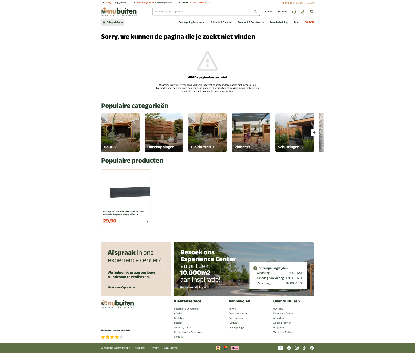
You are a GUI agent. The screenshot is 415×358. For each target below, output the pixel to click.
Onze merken (236, 318)
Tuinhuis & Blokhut (221, 22)
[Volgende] (314, 132)
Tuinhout (233, 322)
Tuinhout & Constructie (251, 22)
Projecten (278, 327)
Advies (269, 11)
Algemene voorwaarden (115, 348)
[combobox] (206, 12)
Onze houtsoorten (238, 313)
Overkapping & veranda (191, 22)
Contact (178, 336)
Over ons (278, 308)
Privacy (154, 348)
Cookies (140, 348)
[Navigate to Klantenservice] (294, 12)
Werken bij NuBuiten (284, 332)
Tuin (296, 22)
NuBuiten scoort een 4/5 (115, 330)
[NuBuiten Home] (118, 11)
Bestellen (179, 318)
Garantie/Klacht (182, 327)
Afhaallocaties (280, 318)
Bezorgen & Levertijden (186, 308)
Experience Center (283, 313)
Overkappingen (237, 327)
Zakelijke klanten (282, 322)
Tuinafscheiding (279, 22)
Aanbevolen (239, 301)
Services (282, 11)
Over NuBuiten (286, 301)
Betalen (178, 322)
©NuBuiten (171, 348)
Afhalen (178, 313)
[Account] (302, 11)
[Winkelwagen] (312, 12)
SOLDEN (309, 22)
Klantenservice (187, 301)
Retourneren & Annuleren (188, 332)
